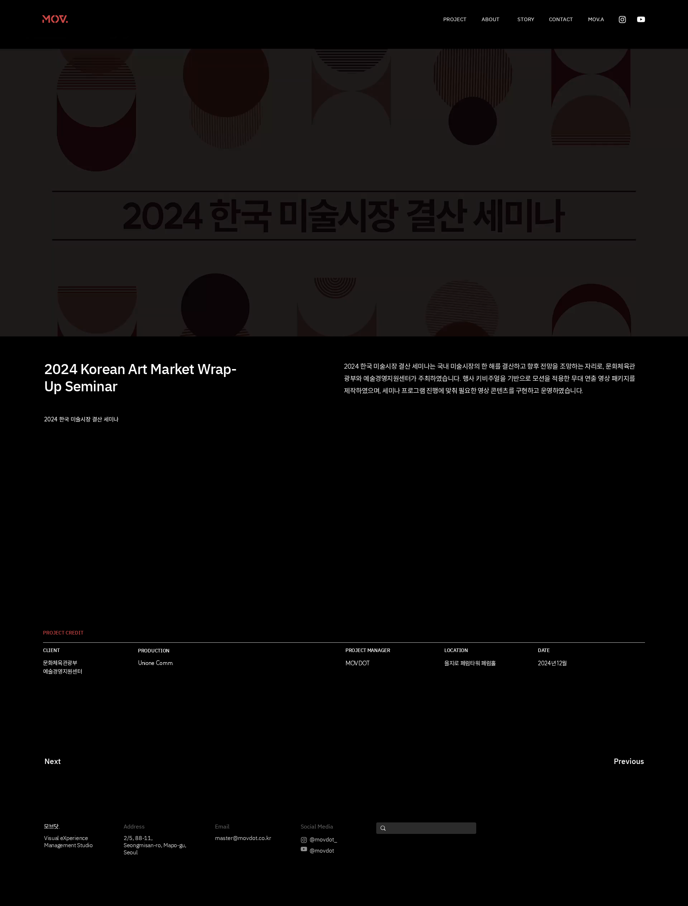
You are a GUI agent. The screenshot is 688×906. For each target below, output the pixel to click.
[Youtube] (641, 19)
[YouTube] (304, 849)
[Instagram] (622, 19)
